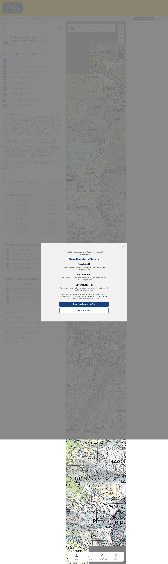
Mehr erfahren (84, 310)
